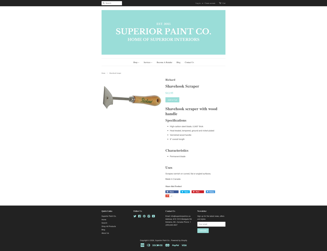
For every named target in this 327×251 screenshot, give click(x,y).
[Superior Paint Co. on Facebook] (139, 216)
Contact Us (189, 62)
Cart (223, 3)
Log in (198, 3)
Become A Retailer (164, 62)
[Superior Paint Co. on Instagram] (148, 216)
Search (104, 223)
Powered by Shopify (179, 240)
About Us (105, 233)
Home (103, 73)
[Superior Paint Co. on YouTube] (153, 216)
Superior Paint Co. (109, 216)
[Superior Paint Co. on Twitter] (134, 216)
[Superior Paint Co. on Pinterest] (144, 216)
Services (147, 62)
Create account (210, 3)
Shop (135, 62)
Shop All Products (109, 226)
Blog (178, 62)
